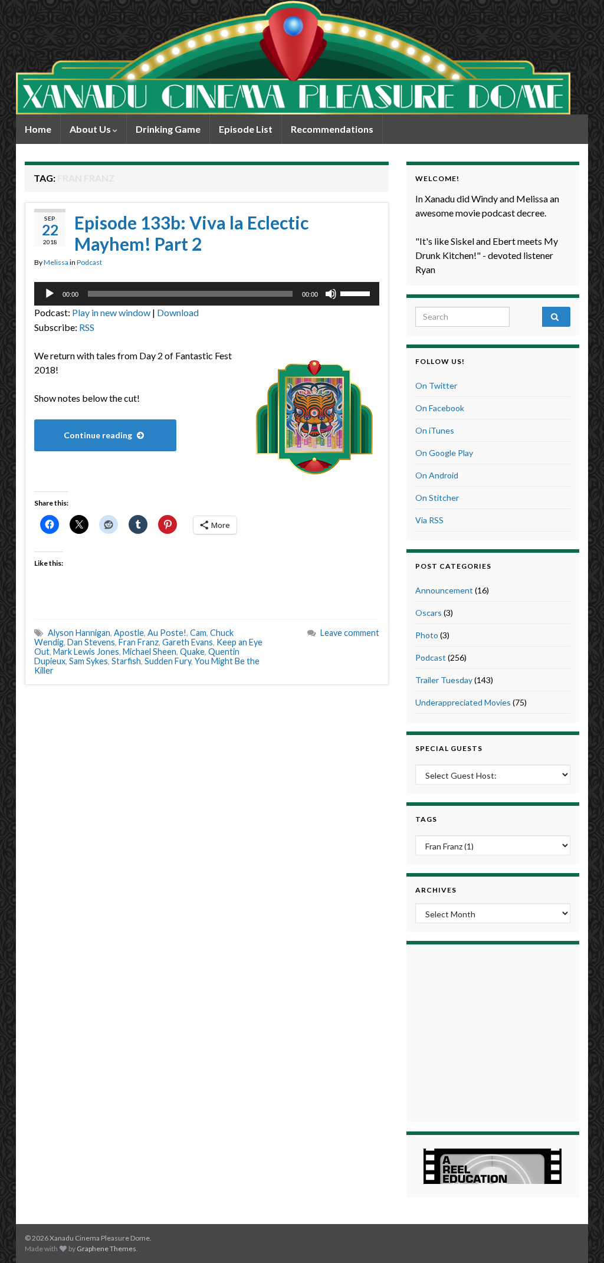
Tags (426, 819)
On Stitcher (437, 498)
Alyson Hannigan (79, 633)
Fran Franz (139, 642)
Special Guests (448, 748)
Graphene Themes (106, 1248)
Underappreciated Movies (463, 702)
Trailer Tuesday (443, 680)
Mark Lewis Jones (86, 652)
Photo (426, 635)
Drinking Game (168, 128)
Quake (192, 652)
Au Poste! (166, 633)
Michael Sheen (149, 652)
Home (38, 128)
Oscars (428, 613)
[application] (206, 294)
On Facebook (439, 408)
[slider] (356, 292)
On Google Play (444, 453)
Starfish (126, 661)
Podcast (89, 262)
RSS (86, 327)
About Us (91, 128)
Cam (198, 633)
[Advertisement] (492, 1031)
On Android (436, 475)
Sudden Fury (168, 661)
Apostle (129, 633)
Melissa (56, 262)
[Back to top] (577, 1236)
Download (178, 312)
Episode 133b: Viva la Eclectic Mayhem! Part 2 (191, 233)
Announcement (444, 590)
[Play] (49, 294)
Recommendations (332, 128)
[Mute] (331, 294)
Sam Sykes (88, 661)
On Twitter (436, 385)
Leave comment (349, 633)
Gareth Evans (187, 642)
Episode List (246, 128)
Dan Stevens (91, 642)
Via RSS (429, 520)
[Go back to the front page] (293, 57)
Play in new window (111, 312)
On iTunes (434, 430)
